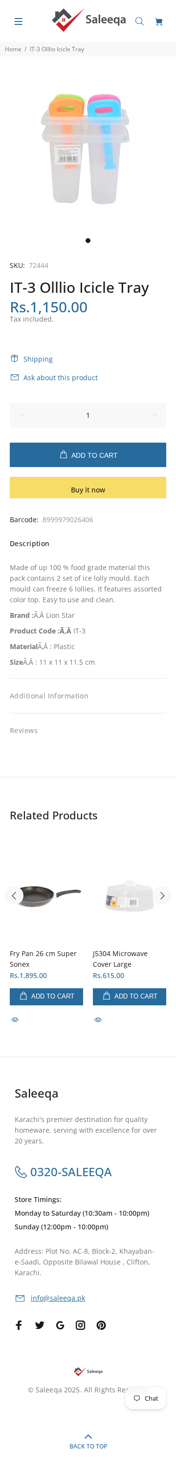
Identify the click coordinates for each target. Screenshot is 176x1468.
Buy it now (88, 489)
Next (162, 895)
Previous (14, 895)
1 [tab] (88, 240)
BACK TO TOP (88, 1446)
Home (13, 49)
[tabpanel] (88, 144)
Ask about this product (60, 377)
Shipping (38, 359)
